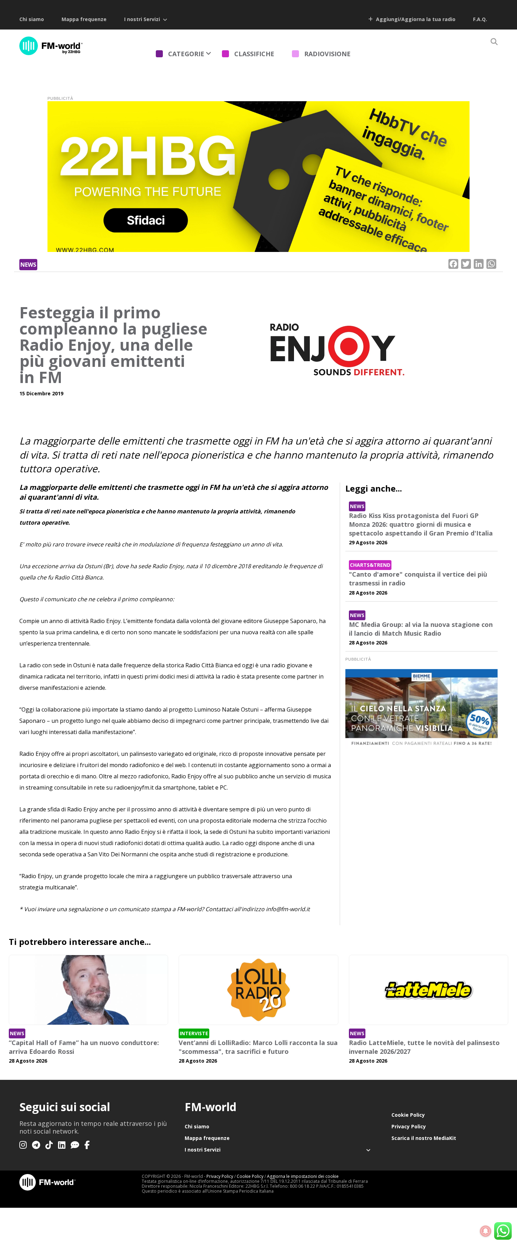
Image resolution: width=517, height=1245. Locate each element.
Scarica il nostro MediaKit (423, 1138)
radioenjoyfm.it (134, 787)
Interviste (194, 1033)
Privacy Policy (408, 1126)
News (28, 264)
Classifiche (254, 54)
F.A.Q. (480, 19)
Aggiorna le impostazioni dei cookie (303, 1176)
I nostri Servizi (142, 19)
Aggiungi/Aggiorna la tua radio (415, 19)
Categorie (186, 54)
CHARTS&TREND (370, 565)
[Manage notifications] (485, 1231)
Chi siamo (31, 19)
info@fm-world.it (288, 909)
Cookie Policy (408, 1114)
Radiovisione (327, 54)
